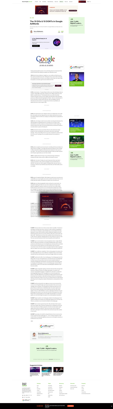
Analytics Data (50, 395)
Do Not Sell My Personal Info (86, 393)
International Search (51, 390)
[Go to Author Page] (31, 31)
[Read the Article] (35, 369)
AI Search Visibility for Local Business (75, 146)
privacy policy (51, 359)
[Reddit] (27, 397)
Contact (83, 388)
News (38, 385)
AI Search (36, 1)
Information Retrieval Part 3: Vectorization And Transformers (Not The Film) (35, 374)
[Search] (90, 2)
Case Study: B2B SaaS (73, 387)
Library (60, 388)
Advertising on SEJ (73, 385)
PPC (48, 393)
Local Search (50, 387)
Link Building (50, 385)
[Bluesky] (23, 397)
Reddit (49, 396)
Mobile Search (50, 388)
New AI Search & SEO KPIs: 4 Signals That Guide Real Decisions (76, 83)
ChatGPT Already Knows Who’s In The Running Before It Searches (58, 374)
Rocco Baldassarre (38, 31)
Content (38, 390)
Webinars (61, 1)
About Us (66, 1)
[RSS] (29, 397)
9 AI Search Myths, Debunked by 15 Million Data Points (75, 130)
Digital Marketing (50, 1)
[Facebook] (29, 395)
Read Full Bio (34, 338)
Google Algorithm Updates (63, 393)
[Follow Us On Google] (46, 326)
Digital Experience (39, 393)
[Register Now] (76, 76)
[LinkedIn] (25, 395)
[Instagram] (25, 397)
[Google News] (23, 395)
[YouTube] (27, 395)
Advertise (70, 1)
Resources (56, 1)
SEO (40, 1)
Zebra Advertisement (47, 334)
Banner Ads (72, 388)
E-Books (60, 390)
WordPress (38, 395)
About (82, 387)
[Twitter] (31, 395)
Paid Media (44, 1)
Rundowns (60, 387)
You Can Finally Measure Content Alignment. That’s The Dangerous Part (46, 374)
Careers (83, 390)
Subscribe (83, 385)
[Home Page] (27, 1)
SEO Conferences (62, 395)
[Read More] (76, 123)
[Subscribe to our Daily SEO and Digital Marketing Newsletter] (88, 2)
